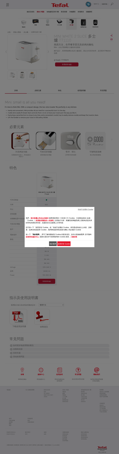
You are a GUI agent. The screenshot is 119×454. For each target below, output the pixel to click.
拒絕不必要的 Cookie (85, 209)
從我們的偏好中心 (32, 237)
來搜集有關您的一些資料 (45, 220)
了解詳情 (74, 237)
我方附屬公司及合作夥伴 (40, 218)
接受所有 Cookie (64, 243)
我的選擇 (53, 243)
